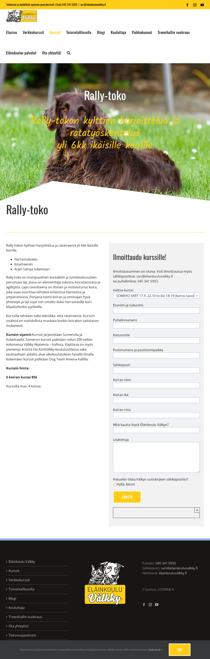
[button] (69, 53)
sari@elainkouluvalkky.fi (93, 4)
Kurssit (14, 571)
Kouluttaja (17, 607)
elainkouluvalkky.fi (173, 573)
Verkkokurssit (19, 580)
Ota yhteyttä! (19, 626)
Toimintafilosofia (21, 589)
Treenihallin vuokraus (25, 617)
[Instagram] (150, 604)
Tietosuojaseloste (22, 635)
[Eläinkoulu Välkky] (105, 562)
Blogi (12, 598)
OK (180, 649)
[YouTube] (156, 604)
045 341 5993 (69, 4)
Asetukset (154, 649)
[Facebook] (144, 604)
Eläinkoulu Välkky (22, 561)
